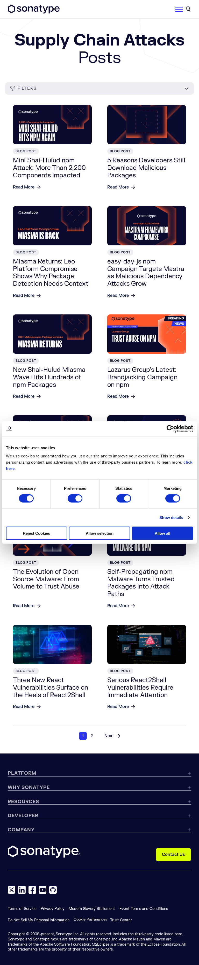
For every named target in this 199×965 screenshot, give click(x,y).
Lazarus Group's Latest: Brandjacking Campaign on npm (142, 377)
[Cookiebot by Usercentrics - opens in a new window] (170, 429)
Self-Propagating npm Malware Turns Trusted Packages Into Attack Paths (141, 583)
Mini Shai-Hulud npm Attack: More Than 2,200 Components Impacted (49, 167)
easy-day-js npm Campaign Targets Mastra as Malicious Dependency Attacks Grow (145, 273)
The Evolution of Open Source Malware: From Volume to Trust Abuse (46, 579)
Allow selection (99, 533)
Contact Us (173, 854)
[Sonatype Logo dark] (34, 12)
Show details (171, 517)
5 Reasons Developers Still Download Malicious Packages (146, 167)
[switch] (75, 498)
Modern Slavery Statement (92, 909)
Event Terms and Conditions (143, 909)
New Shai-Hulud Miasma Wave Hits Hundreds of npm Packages (49, 377)
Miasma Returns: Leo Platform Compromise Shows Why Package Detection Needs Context (50, 273)
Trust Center (121, 920)
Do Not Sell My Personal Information (38, 920)
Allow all (162, 533)
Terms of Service (22, 909)
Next (109, 735)
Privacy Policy (53, 909)
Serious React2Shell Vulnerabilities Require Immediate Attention (140, 687)
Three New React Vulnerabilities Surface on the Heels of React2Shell (50, 687)
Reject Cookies (36, 533)
